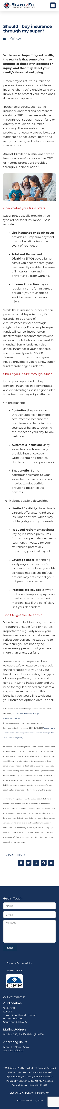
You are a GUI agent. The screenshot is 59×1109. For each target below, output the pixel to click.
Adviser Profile (14, 970)
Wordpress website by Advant (29, 1100)
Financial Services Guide (20, 963)
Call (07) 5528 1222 (14, 997)
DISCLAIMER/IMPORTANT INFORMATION (29, 1092)
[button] (53, 5)
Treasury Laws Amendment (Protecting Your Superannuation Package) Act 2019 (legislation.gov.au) (29, 733)
